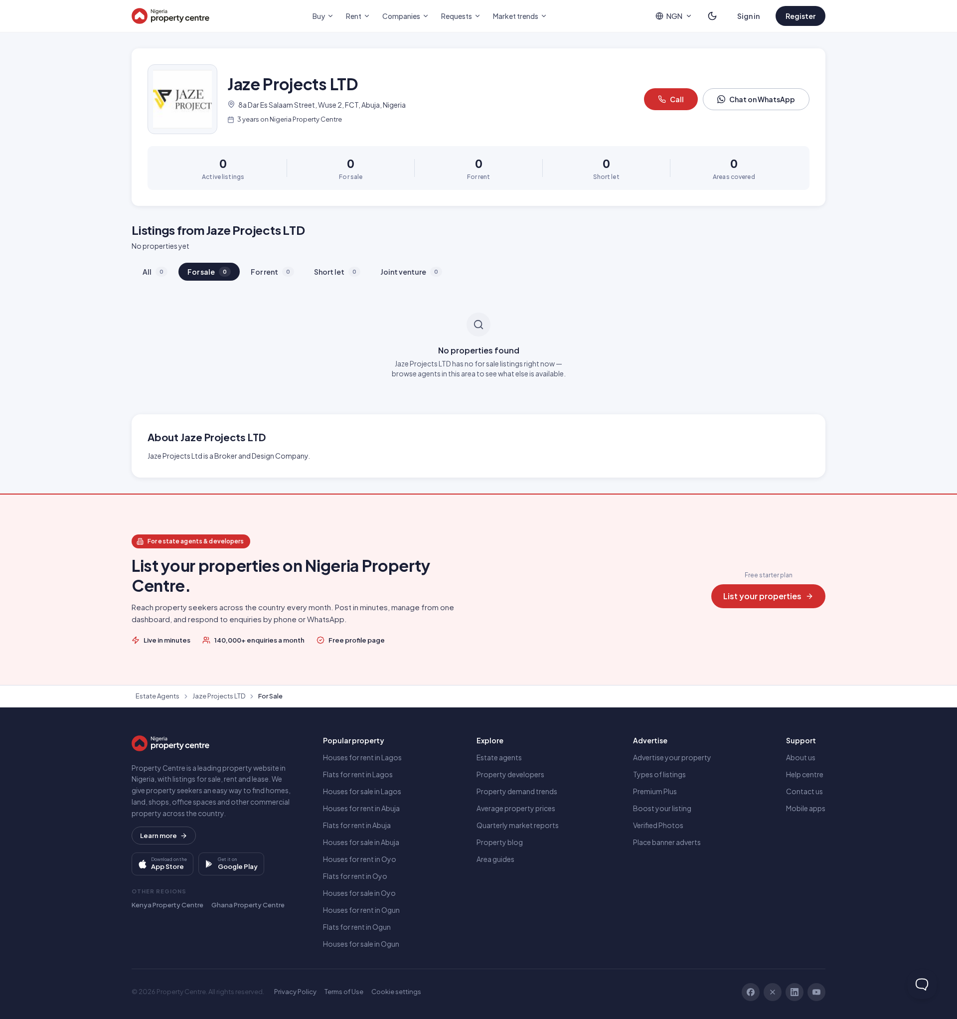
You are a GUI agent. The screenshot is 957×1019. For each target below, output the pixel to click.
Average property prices (516, 808)
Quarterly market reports (518, 825)
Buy (319, 15)
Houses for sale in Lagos (362, 791)
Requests (456, 15)
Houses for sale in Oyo (359, 892)
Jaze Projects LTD (218, 696)
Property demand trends (517, 791)
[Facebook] (751, 992)
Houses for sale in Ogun (361, 943)
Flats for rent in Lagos (358, 774)
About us (800, 757)
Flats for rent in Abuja (357, 825)
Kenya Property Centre (167, 905)
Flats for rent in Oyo (355, 875)
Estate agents (499, 757)
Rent (353, 15)
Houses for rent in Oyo (359, 858)
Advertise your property (672, 757)
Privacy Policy (295, 992)
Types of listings (659, 774)
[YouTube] (816, 992)
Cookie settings (396, 992)
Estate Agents (157, 696)
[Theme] (712, 16)
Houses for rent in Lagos (362, 757)
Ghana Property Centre (248, 905)
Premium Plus (655, 791)
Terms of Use (343, 992)
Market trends (515, 15)
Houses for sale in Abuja (361, 842)
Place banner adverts (667, 842)
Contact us (804, 791)
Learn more (158, 836)
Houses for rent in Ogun (361, 909)
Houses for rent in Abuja (361, 808)
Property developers (510, 774)
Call (677, 99)
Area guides (495, 858)
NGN (674, 15)
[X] (773, 992)
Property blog (500, 842)
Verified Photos (658, 825)
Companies (401, 15)
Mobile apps (805, 808)
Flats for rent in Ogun (357, 926)
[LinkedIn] (794, 992)
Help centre (804, 774)
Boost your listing (662, 808)
